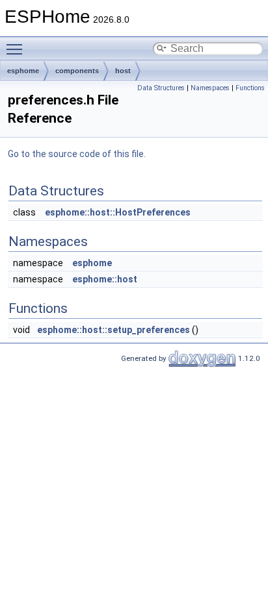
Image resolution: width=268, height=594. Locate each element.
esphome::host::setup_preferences (113, 330)
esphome (23, 71)
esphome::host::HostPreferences (118, 212)
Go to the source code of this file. (77, 154)
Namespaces (210, 88)
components (77, 71)
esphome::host (104, 279)
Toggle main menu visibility (17, 48)
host (123, 71)
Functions (250, 88)
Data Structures (161, 88)
